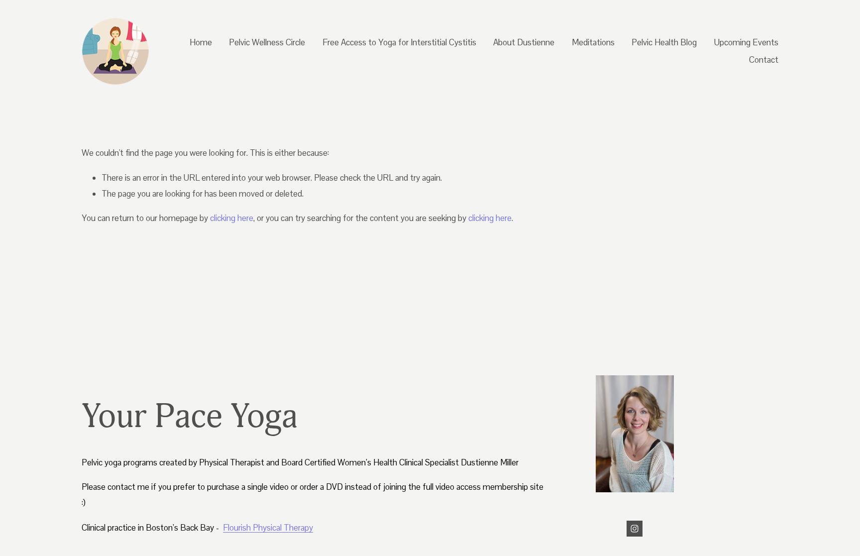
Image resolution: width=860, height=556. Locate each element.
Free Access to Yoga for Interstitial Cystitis (399, 42)
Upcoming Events (746, 42)
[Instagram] (635, 529)
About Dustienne (523, 42)
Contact (763, 59)
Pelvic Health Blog (664, 42)
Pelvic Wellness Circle (267, 42)
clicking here (231, 218)
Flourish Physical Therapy (268, 527)
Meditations (593, 42)
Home (201, 42)
